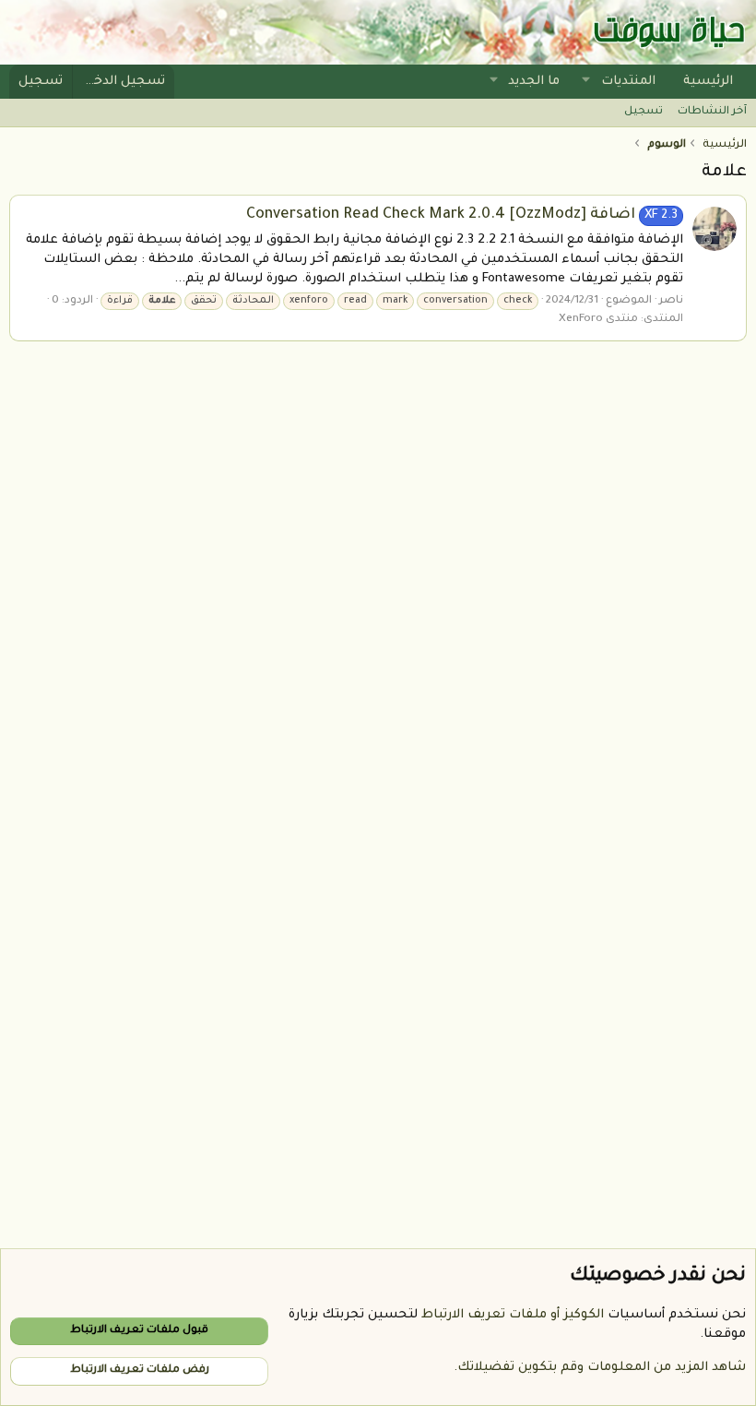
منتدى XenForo (598, 320)
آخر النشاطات (712, 112)
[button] (586, 82)
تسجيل (643, 112)
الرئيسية (708, 82)
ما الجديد (534, 82)
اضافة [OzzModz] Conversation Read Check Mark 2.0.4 (462, 215)
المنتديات (628, 82)
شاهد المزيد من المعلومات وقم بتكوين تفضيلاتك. (600, 1368)
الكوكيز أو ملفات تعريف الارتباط (512, 1315)
